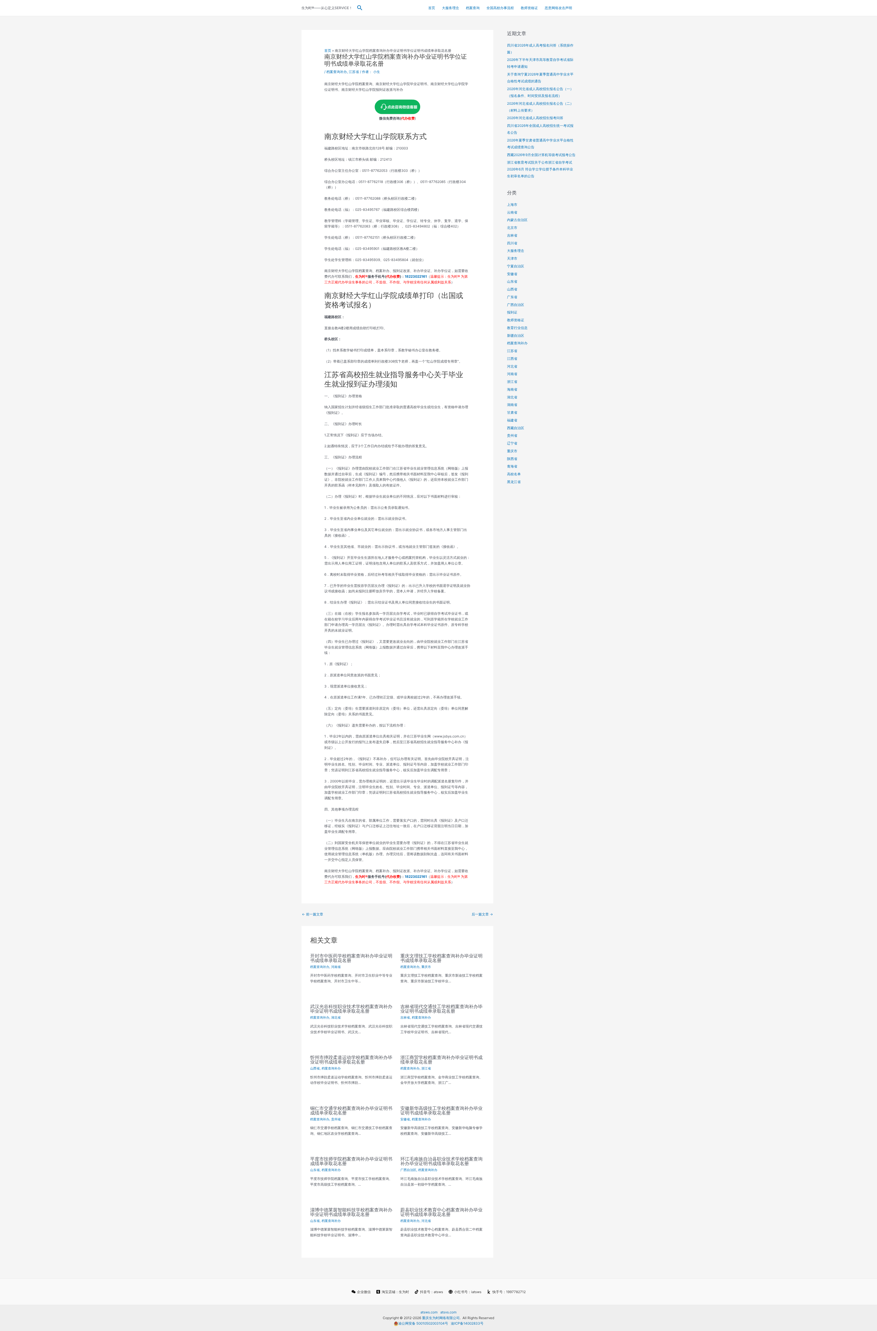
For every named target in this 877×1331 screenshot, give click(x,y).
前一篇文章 (312, 914)
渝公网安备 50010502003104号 (423, 1323)
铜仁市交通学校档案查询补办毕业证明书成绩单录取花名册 (351, 1111)
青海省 (512, 466)
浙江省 (426, 1068)
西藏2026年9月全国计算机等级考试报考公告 (541, 155)
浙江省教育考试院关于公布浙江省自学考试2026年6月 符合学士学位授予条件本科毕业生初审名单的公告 (540, 169)
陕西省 (512, 459)
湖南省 (512, 405)
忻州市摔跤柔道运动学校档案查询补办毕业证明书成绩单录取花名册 (351, 1060)
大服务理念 (450, 8)
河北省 (426, 1221)
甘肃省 (512, 412)
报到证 (512, 312)
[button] (360, 8)
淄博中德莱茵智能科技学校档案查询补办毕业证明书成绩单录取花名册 (351, 1212)
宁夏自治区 (515, 266)
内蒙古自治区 (517, 220)
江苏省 (354, 72)
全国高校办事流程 (500, 8)
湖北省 (336, 1017)
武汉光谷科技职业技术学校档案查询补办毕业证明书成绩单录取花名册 (351, 1009)
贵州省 (336, 1119)
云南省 (512, 212)
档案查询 (473, 8)
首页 (431, 8)
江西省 (512, 358)
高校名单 (514, 474)
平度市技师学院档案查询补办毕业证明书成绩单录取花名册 (351, 1161)
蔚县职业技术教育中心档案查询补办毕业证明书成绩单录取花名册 (441, 1212)
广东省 (512, 297)
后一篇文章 (482, 914)
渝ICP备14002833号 (467, 1323)
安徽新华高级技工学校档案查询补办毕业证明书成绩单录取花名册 (441, 1111)
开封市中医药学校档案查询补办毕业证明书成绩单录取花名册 (351, 958)
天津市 (512, 258)
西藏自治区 (515, 428)
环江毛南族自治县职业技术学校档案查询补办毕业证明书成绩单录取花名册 (441, 1161)
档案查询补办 (336, 72)
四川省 (512, 243)
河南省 (336, 967)
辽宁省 (512, 443)
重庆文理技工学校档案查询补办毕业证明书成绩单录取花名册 (441, 958)
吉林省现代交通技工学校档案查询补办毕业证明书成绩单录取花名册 (441, 1009)
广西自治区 (408, 1170)
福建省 (512, 420)
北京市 (512, 227)
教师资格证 (529, 8)
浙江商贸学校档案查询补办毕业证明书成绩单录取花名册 (441, 1060)
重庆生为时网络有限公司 (441, 1318)
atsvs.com (448, 1312)
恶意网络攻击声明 (558, 8)
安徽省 (405, 1119)
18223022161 (416, 276)
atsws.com (429, 1312)
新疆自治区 (515, 335)
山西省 (315, 1068)
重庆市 (426, 967)
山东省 (315, 1170)
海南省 (512, 389)
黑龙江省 (514, 482)
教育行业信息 (517, 328)
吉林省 (405, 1017)
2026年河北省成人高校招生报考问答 (535, 118)
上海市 (512, 204)
